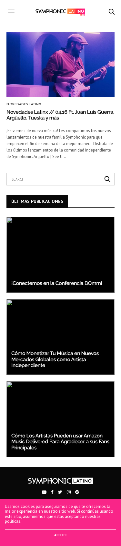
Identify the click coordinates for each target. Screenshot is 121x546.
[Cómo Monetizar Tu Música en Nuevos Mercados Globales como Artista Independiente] (60, 337)
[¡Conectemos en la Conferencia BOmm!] (60, 255)
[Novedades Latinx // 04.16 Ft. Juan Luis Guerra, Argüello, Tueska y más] (60, 64)
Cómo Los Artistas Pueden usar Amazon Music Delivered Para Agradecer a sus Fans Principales (60, 442)
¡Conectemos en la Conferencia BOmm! (56, 283)
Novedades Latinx (23, 104)
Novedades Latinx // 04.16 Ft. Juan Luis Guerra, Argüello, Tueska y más (60, 115)
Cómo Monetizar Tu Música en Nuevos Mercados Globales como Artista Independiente (55, 359)
